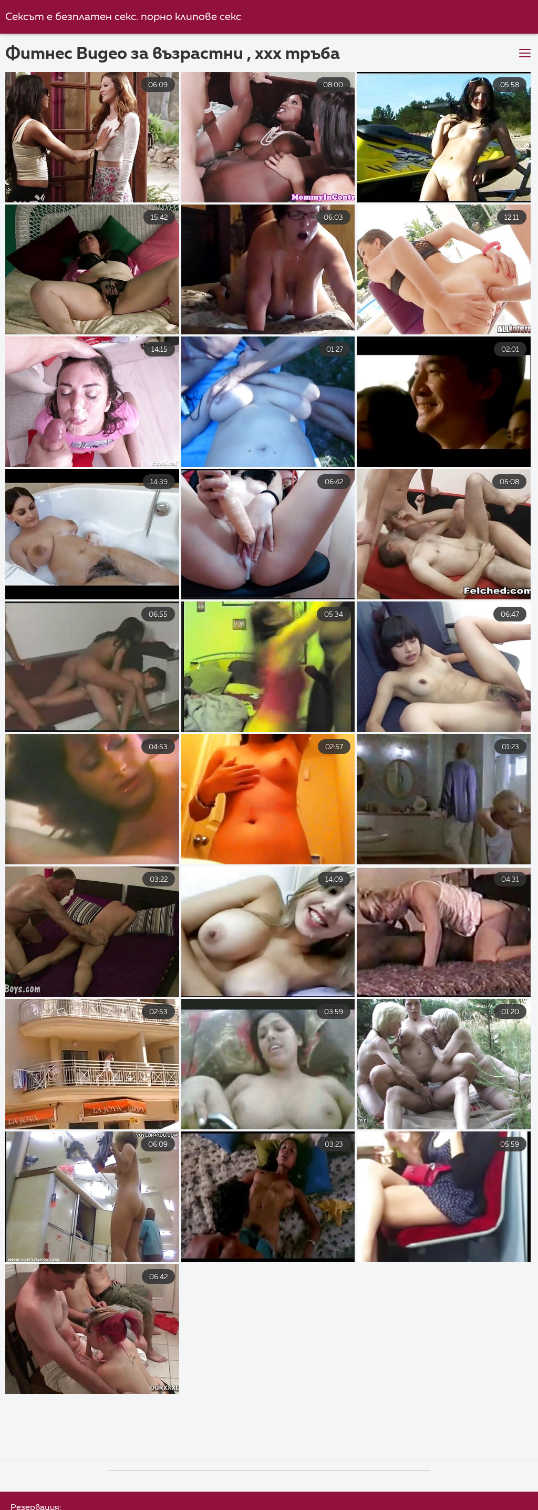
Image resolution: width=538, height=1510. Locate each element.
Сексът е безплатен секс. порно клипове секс (123, 17)
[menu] (525, 53)
